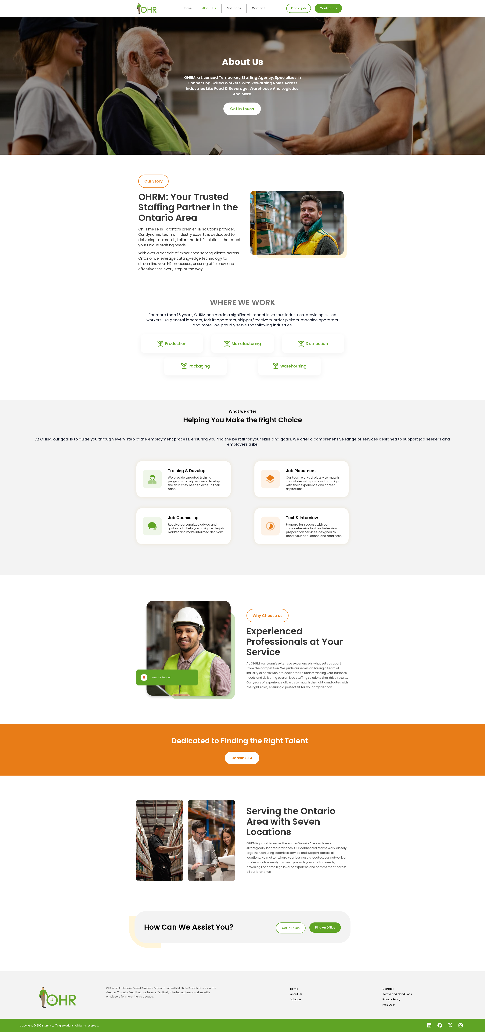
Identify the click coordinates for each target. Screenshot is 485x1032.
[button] (153, 181)
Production (175, 343)
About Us (209, 8)
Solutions (234, 8)
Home (187, 8)
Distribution (317, 343)
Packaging (199, 366)
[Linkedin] (429, 1025)
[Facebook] (439, 1025)
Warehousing (293, 366)
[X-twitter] (450, 1025)
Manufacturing (246, 343)
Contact (258, 8)
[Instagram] (460, 1025)
